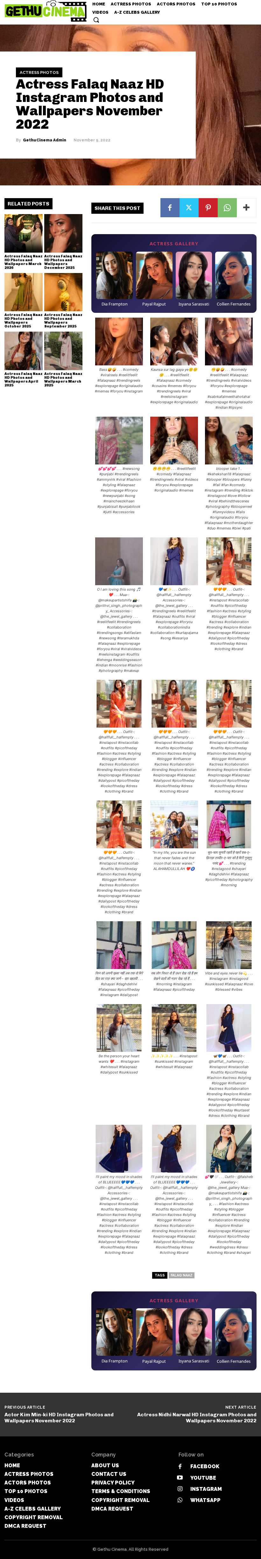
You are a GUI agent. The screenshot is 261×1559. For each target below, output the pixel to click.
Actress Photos (39, 72)
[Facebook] (170, 207)
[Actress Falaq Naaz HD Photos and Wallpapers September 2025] (63, 292)
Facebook (204, 1466)
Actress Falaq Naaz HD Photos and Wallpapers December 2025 (63, 262)
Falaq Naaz (182, 1275)
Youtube (203, 1478)
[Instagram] (180, 1489)
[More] (247, 207)
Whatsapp (205, 1500)
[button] (96, 20)
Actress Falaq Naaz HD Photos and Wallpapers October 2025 (23, 320)
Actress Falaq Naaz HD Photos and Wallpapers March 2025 (63, 379)
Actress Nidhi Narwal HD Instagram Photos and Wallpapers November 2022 (197, 1418)
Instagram (206, 1489)
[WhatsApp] (227, 207)
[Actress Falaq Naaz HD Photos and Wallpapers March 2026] (23, 233)
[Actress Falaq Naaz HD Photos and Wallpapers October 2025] (23, 292)
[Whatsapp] (180, 1500)
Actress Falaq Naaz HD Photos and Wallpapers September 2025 (63, 320)
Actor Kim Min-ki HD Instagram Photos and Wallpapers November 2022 (59, 1418)
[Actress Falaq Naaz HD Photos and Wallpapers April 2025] (23, 351)
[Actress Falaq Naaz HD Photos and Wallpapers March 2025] (63, 351)
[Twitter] (189, 207)
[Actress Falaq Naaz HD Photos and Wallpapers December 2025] (63, 233)
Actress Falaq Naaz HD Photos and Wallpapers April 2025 (23, 379)
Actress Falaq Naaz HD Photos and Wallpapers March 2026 (23, 262)
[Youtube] (180, 1478)
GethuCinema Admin (44, 140)
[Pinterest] (208, 207)
